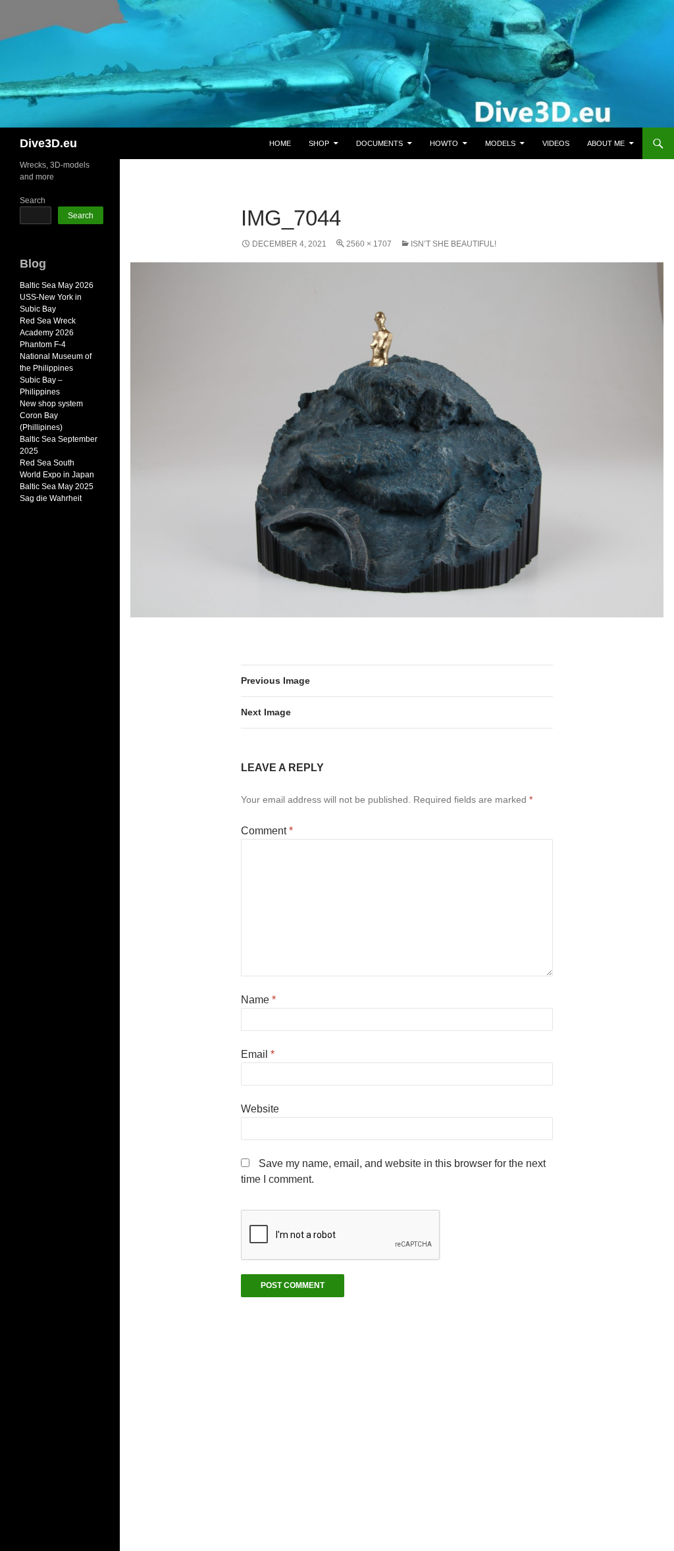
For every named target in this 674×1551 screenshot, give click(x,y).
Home (280, 143)
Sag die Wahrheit (51, 498)
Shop (319, 143)
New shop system (51, 403)
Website (260, 1108)
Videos (555, 143)
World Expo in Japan (57, 474)
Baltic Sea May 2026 (56, 285)
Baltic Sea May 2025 (56, 486)
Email (257, 1054)
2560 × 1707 (369, 244)
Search (32, 200)
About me (606, 143)
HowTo (444, 143)
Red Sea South (47, 462)
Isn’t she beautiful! (453, 244)
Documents (379, 143)
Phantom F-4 (43, 344)
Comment (267, 830)
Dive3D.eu (48, 143)
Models (500, 143)
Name (258, 999)
